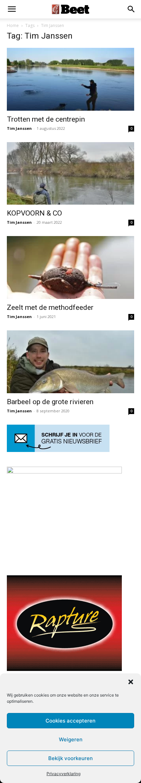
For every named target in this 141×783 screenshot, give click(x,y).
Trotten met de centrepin (46, 119)
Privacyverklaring (63, 773)
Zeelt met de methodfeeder (50, 307)
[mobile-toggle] (12, 9)
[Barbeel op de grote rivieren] (70, 361)
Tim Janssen (19, 128)
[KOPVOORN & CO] (70, 173)
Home (13, 25)
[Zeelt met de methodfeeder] (70, 267)
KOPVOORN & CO (34, 213)
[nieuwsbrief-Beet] (58, 450)
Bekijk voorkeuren (70, 758)
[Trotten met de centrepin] (70, 79)
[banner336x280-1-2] (64, 669)
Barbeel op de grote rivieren (50, 402)
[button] (130, 681)
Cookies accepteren (70, 720)
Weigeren (70, 739)
